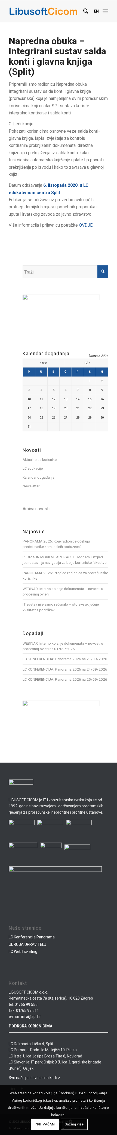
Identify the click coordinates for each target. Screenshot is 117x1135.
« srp (43, 362)
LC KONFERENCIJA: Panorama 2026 (52, 659)
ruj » (87, 362)
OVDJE (86, 225)
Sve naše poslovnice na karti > (34, 1077)
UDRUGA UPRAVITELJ (27, 944)
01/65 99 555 (26, 1004)
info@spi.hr (31, 1016)
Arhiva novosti (36, 508)
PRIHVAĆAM (45, 1124)
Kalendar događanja (38, 477)
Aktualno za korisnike (40, 460)
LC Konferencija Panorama (32, 937)
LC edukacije (33, 468)
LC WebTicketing (23, 951)
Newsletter (31, 486)
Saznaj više (74, 1124)
